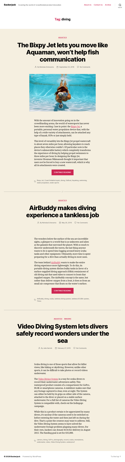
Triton (39, 301)
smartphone (78, 440)
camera (39, 440)
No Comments (85, 67)
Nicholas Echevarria (47, 67)
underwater (41, 442)
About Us (87, 5)
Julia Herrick (47, 348)
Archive (108, 5)
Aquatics (62, 37)
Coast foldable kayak (52, 180)
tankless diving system (63, 299)
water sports (54, 183)
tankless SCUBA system (80, 299)
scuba (52, 299)
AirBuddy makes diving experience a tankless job (62, 211)
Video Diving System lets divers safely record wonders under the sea (62, 333)
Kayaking (75, 180)
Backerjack (10, 5)
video (48, 442)
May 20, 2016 (67, 223)
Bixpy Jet (75, 126)
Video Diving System (48, 379)
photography (58, 440)
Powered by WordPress (31, 456)
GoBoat (68, 180)
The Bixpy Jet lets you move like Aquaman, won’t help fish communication (62, 52)
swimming (83, 180)
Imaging (67, 319)
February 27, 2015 (64, 348)
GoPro (50, 440)
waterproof (71, 442)
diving (63, 180)
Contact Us (98, 5)
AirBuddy (56, 262)
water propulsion (43, 183)
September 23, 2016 (66, 67)
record (66, 440)
